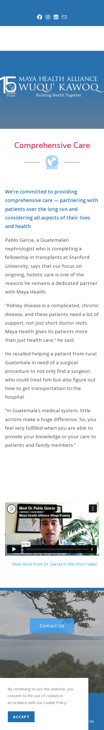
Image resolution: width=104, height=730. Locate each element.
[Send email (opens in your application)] (63, 17)
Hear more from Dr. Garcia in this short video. (55, 564)
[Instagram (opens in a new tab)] (48, 17)
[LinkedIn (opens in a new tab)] (56, 17)
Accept (21, 716)
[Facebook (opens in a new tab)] (40, 17)
